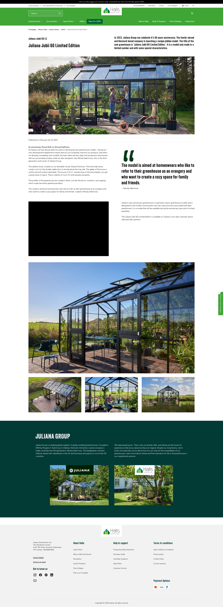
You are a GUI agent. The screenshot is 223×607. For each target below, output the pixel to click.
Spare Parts (68, 21)
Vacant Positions (79, 564)
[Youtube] (35, 580)
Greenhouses (34, 21)
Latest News (77, 550)
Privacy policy (159, 554)
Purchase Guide (119, 554)
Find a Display (175, 21)
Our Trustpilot (70, 6)
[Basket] (192, 13)
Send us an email (39, 562)
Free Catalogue (172, 5)
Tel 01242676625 (138, 5)
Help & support (159, 21)
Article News (54, 30)
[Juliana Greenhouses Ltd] (111, 9)
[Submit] (60, 13)
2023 (63, 30)
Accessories (52, 21)
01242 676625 (38, 558)
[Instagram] (35, 575)
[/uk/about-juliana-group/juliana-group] (79, 485)
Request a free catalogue (221, 303)
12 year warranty (33, 6)
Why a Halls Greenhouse (82, 554)
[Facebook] (40, 575)
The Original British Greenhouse (53, 6)
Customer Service (120, 568)
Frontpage (32, 30)
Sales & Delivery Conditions (164, 550)
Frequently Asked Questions (123, 550)
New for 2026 (95, 21)
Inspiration (190, 21)
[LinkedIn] (52, 575)
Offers (82, 21)
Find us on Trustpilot (80, 573)
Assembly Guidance (120, 559)
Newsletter (151, 5)
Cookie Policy (159, 559)
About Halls (144, 21)
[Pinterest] (46, 575)
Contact (161, 5)
